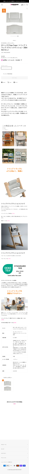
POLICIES (3, 457)
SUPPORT (3, 453)
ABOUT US (3, 444)
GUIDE (2, 448)
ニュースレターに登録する (6, 462)
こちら (8, 220)
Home (14, 40)
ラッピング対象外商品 (7, 73)
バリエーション (4, 65)
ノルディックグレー (6, 68)
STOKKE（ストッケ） (7, 43)
